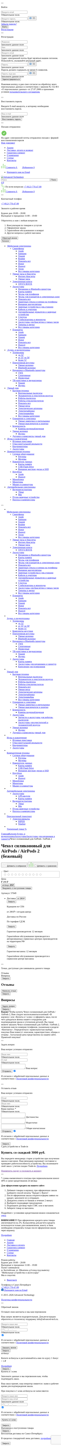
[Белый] (8, 874)
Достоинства (32, 1117)
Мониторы (17, 482)
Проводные (23, 378)
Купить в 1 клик (9, 1420)
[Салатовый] (30, 874)
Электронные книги (22, 281)
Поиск (53, 180)
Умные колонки (25, 365)
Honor (21, 263)
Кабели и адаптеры (27, 309)
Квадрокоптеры (20, 446)
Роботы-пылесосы (27, 398)
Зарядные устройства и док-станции (35, 307)
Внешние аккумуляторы (30, 304)
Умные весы (24, 406)
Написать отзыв (9, 991)
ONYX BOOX (25, 284)
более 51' (22, 360)
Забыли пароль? (9, 24)
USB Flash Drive (26, 467)
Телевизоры (18, 352)
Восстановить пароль (11, 119)
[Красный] (26, 874)
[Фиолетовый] (40, 874)
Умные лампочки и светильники (34, 421)
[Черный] (12, 874)
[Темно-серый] (37, 874)
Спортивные (24, 375)
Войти (4, 27)
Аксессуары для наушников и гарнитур (37, 664)
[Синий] (33, 874)
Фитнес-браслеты (26, 276)
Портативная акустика (23, 362)
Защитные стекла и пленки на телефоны (37, 302)
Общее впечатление (35, 1128)
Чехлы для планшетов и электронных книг (39, 296)
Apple (21, 251)
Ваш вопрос (32, 1068)
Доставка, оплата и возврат (20, 150)
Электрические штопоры (30, 408)
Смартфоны (18, 248)
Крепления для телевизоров (31, 666)
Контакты (11, 160)
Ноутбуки (17, 472)
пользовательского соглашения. (25, 92)
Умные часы (24, 279)
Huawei (21, 266)
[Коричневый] (23, 874)
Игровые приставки (22, 441)
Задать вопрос (8, 1006)
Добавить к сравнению (47, 866)
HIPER (21, 821)
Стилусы (22, 317)
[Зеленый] (19, 874)
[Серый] (5, 874)
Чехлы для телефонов (28, 294)
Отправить (6, 1071)
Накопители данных (22, 461)
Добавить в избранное (16, 866)
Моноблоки (18, 479)
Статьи (10, 158)
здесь (3, 1215)
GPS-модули (24, 796)
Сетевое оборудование (23, 454)
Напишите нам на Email (18, 172)
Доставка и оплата (16, 1245)
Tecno (21, 269)
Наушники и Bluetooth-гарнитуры (34, 289)
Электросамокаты (21, 819)
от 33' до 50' (24, 357)
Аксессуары (18, 286)
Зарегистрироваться (11, 79)
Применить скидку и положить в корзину (21, 1171)
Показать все (24, 261)
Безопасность (18, 426)
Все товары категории (29, 271)
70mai (21, 492)
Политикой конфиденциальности (32, 1078)
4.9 (2, 182)
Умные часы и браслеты (24, 274)
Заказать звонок (9, 1348)
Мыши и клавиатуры (22, 484)
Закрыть (11, 902)
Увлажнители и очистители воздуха (35, 395)
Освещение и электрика (24, 418)
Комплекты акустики (22, 631)
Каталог (5, 241)
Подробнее (42, 1166)
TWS (20, 373)
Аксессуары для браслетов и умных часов (38, 322)
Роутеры (22, 456)
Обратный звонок (9, 238)
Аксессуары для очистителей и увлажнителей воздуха (33, 723)
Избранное (28, 167)
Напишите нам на (15, 1290)
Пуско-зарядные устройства (25, 497)
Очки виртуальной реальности (27, 444)
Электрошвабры (26, 413)
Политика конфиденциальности (16, 1300)
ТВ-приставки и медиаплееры (27, 380)
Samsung (22, 253)
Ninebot (21, 824)
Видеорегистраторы (22, 489)
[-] (16, 874)
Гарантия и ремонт (16, 153)
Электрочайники (26, 411)
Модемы (22, 459)
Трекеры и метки (26, 324)
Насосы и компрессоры (23, 499)
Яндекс (21, 385)
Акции (10, 147)
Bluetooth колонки (27, 368)
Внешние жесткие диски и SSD (33, 469)
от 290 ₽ (21, 898)
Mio (20, 494)
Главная (10, 1240)
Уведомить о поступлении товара (16, 888)
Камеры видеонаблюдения (31, 428)
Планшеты (17, 329)
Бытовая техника (20, 390)
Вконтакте (12, 1280)
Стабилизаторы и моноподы (32, 319)
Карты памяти (25, 291)
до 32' (21, 355)
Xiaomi (21, 256)
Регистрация (7, 29)
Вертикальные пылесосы (30, 393)
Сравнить (11, 167)
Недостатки (31, 1122)
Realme (21, 258)
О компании (13, 155)
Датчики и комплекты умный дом (28, 436)
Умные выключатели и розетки (33, 423)
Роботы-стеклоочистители (31, 401)
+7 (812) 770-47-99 (32, 187)
